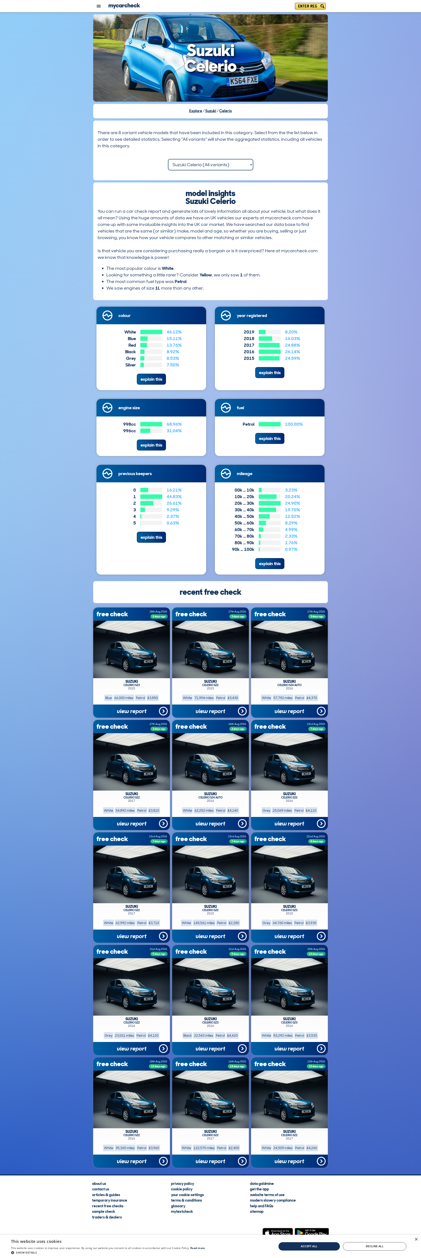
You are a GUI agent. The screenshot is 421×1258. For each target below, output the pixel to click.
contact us (100, 1189)
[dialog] (210, 1246)
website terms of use (267, 1194)
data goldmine (262, 1183)
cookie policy (182, 1189)
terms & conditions (186, 1200)
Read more (197, 1248)
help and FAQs (261, 1206)
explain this (151, 379)
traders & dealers (107, 1217)
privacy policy (182, 1183)
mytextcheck (182, 1211)
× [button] (416, 1239)
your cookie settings (187, 1194)
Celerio (225, 110)
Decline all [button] (375, 1246)
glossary (178, 1206)
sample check (103, 1211)
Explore (195, 110)
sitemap (257, 1211)
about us (99, 1183)
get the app (259, 1189)
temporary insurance (109, 1200)
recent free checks (107, 1206)
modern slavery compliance (273, 1200)
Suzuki (210, 110)
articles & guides (106, 1194)
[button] (108, 1252)
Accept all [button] (309, 1246)
